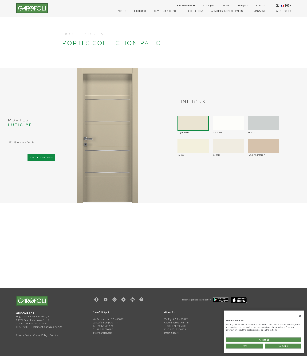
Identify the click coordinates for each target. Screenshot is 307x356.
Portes (122, 10)
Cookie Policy (40, 335)
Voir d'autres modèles (41, 157)
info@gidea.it (171, 332)
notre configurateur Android (203, 263)
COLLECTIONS (195, 10)
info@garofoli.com (102, 332)
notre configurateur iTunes (110, 263)
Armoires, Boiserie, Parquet (228, 10)
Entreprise (243, 5)
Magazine (259, 10)
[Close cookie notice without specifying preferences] (300, 316)
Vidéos (226, 5)
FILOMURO (140, 10)
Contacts (261, 5)
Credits (54, 335)
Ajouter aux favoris (23, 142)
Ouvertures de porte (167, 10)
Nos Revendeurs (186, 5)
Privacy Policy (23, 335)
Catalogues (209, 5)
